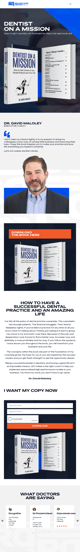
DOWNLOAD (40, 426)
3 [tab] (39, 533)
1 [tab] (33, 533)
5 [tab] (46, 533)
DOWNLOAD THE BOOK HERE (25, 234)
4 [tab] (42, 533)
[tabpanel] (16, 516)
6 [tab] (49, 533)
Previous (2, 521)
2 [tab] (36, 533)
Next (78, 521)
